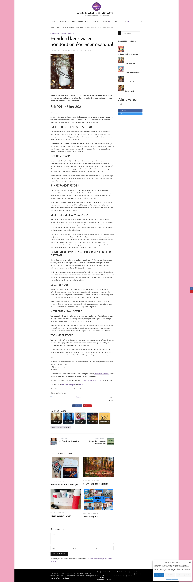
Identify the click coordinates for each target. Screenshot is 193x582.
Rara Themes (80, 576)
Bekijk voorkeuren (183, 575)
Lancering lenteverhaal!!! (132, 72)
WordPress (57, 578)
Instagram (72, 385)
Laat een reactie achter (85, 50)
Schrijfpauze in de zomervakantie (128, 54)
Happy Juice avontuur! (61, 516)
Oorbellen (95, 21)
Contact (125, 21)
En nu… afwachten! (130, 82)
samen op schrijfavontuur (58, 33)
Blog (53, 21)
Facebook (64, 385)
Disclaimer (109, 579)
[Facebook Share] (191, 288)
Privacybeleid (175, 579)
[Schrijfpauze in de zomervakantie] (121, 48)
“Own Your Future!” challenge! (64, 484)
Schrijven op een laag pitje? (95, 484)
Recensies (130, 575)
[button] (190, 562)
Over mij (116, 21)
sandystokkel (57, 50)
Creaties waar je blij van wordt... (74, 573)
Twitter (80, 385)
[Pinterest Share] (191, 291)
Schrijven (106, 21)
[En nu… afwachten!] (121, 78)
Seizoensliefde (64, 21)
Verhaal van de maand (119, 575)
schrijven (71, 33)
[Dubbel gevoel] (121, 88)
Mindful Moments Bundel (80, 21)
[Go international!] (121, 60)
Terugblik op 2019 (91, 516)
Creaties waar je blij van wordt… (96, 12)
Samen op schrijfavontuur (103, 575)
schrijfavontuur (57, 427)
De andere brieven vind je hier (92, 380)
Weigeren (170, 575)
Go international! (130, 63)
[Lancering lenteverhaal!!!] (121, 69)
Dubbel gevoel (129, 91)
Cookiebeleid (169, 579)
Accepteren (159, 575)
